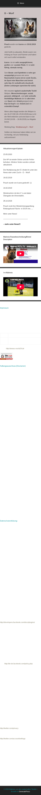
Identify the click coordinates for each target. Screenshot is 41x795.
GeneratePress (24, 791)
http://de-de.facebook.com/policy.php (18, 664)
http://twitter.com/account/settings (12, 739)
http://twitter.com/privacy (9, 728)
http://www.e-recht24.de (15, 348)
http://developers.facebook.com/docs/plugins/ (17, 622)
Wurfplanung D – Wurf (24, 127)
